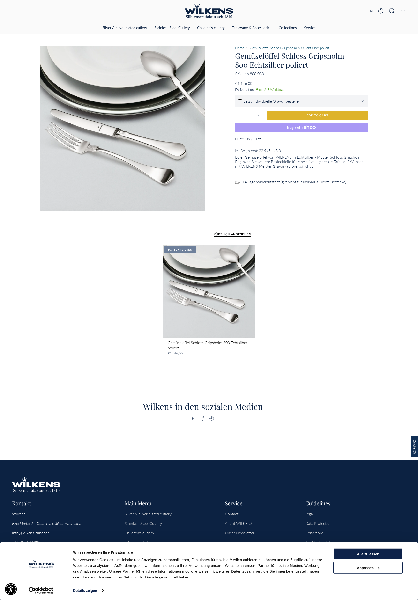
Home (239, 48)
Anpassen (365, 567)
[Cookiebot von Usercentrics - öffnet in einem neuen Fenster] (41, 590)
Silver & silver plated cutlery (148, 514)
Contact (231, 514)
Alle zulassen (368, 554)
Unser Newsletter (239, 532)
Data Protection (318, 523)
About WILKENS (239, 523)
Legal (309, 514)
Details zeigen (85, 590)
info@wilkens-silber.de (31, 532)
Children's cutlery (139, 532)
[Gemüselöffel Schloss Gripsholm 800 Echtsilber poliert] (209, 291)
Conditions (314, 532)
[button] (391, 11)
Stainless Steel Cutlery (143, 523)
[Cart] (403, 11)
